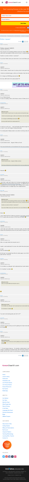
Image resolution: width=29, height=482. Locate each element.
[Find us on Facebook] (9, 456)
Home (4, 374)
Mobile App (5, 390)
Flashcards (5, 378)
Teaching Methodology (8, 433)
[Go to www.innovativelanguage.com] (14, 469)
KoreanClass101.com (18, 472)
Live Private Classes (7, 382)
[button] (26, 2)
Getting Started (6, 425)
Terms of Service (19, 479)
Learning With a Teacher (8, 436)
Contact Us (5, 438)
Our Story (5, 400)
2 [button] (24, 41)
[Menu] (2, 2)
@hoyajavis (4, 183)
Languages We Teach (8, 410)
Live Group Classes (7, 384)
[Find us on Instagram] (15, 456)
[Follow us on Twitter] (4, 456)
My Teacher (5, 388)
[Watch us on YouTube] (6, 456)
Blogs (4, 414)
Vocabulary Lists (6, 380)
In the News (5, 408)
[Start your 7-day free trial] (7, 445)
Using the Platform (7, 431)
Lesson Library (6, 376)
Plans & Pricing (6, 406)
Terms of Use (16, 30)
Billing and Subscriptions (8, 427)
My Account (5, 429)
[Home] (13, 3)
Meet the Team (6, 402)
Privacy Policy (21, 30)
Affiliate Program (6, 416)
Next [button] (27, 41)
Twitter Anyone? (5, 39)
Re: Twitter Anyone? (5, 195)
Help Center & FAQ (7, 423)
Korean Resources (7, 386)
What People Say (7, 404)
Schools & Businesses (8, 412)
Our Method (5, 398)
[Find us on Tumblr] (12, 456)
